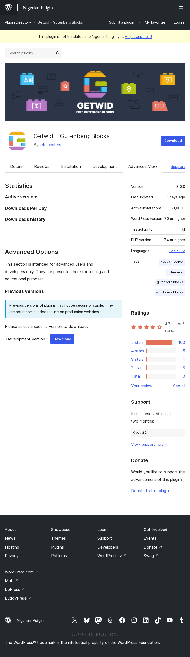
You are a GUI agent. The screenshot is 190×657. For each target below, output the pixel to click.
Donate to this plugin (150, 490)
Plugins (57, 547)
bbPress (15, 589)
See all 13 (177, 251)
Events (150, 538)
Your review (141, 385)
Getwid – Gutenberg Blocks (72, 136)
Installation (71, 166)
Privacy (12, 555)
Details (16, 166)
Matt (12, 580)
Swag (151, 555)
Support (178, 166)
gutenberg (175, 272)
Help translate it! (138, 36)
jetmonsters (50, 144)
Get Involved (155, 529)
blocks (165, 262)
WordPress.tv (112, 555)
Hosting (12, 547)
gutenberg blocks (170, 282)
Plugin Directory (18, 22)
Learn (102, 529)
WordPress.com (22, 572)
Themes (58, 538)
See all (179, 385)
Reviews (41, 166)
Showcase (60, 529)
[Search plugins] (57, 53)
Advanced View (142, 166)
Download (173, 140)
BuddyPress (18, 598)
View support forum (149, 444)
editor (178, 262)
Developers (107, 547)
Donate (153, 547)
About (10, 529)
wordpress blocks (169, 292)
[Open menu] (182, 7)
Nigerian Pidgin (30, 620)
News (10, 538)
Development (105, 166)
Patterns (59, 555)
